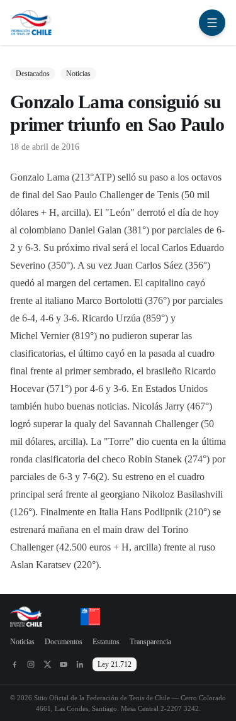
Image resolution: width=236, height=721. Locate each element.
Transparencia (150, 641)
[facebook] (14, 664)
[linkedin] (80, 664)
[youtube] (63, 664)
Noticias (22, 641)
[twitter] (47, 664)
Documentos (63, 641)
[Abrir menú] (212, 22)
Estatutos (106, 641)
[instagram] (30, 664)
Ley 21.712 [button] (115, 664)
